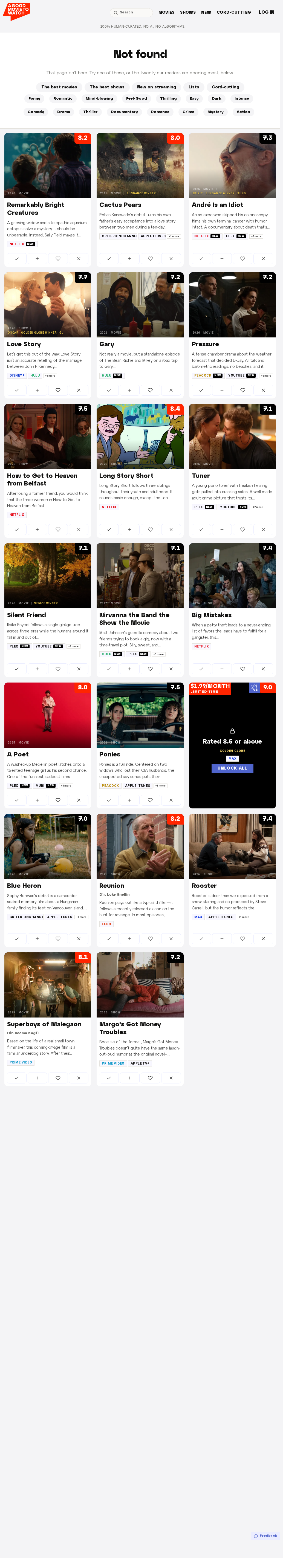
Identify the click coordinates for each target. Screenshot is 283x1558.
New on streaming (156, 87)
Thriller (90, 112)
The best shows (107, 87)
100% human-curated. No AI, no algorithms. (142, 26)
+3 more (256, 236)
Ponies (109, 755)
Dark (216, 98)
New (206, 13)
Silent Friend (26, 615)
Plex (235, 236)
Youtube (241, 375)
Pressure (205, 345)
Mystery (215, 112)
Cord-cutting (234, 13)
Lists (194, 87)
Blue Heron (24, 886)
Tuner (201, 476)
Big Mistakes (212, 615)
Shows (188, 13)
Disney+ (17, 375)
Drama (63, 112)
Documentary (124, 112)
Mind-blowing (99, 98)
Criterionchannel (119, 236)
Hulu (35, 375)
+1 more (174, 236)
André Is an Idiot (217, 205)
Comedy (36, 112)
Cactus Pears (120, 205)
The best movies (59, 87)
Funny (34, 98)
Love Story (24, 345)
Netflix (22, 244)
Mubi (45, 786)
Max (198, 917)
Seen (17, 258)
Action (243, 112)
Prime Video (21, 1062)
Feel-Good (136, 98)
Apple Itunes (153, 236)
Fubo (106, 924)
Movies (166, 13)
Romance (160, 112)
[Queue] (37, 258)
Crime (188, 112)
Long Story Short (126, 476)
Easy (194, 98)
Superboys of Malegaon (44, 1025)
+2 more (266, 375)
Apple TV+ (140, 1063)
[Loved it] (58, 258)
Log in (266, 12)
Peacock (207, 375)
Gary (106, 345)
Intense (242, 98)
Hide (79, 258)
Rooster (204, 886)
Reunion (111, 886)
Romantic (63, 98)
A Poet (18, 755)
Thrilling (168, 98)
